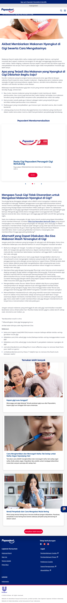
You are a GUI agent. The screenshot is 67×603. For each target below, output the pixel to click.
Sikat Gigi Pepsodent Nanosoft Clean (41, 221)
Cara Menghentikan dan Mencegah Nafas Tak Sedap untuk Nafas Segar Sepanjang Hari (31, 454)
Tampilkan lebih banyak (33, 531)
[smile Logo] (7, 10)
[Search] (61, 10)
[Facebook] (41, 544)
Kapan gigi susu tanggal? (17, 400)
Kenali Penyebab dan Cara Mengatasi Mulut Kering (28, 511)
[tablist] (25, 184)
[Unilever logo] (4, 589)
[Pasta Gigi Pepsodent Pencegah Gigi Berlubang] (33, 142)
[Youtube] (44, 544)
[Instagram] (48, 544)
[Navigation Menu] (65, 11)
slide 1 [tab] (32, 183)
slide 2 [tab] (34, 183)
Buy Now (33, 175)
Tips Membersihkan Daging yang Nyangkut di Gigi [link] (17, 14)
